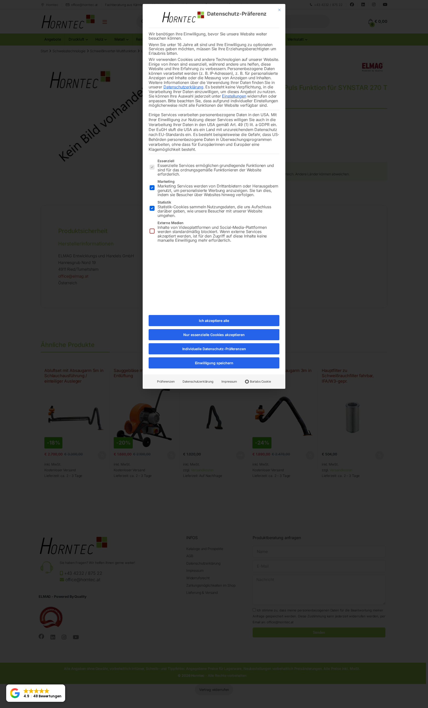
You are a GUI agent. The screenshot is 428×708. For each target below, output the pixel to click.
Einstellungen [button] (234, 96)
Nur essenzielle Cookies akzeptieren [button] (213, 335)
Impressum (229, 381)
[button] (35, 693)
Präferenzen (165, 381)
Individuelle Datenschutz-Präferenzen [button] (214, 349)
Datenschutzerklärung (183, 86)
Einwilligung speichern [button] (214, 363)
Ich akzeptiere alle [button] (214, 320)
